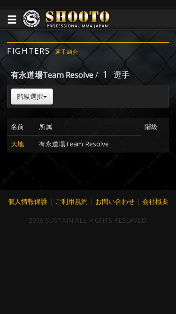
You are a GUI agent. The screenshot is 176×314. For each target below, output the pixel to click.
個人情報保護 (27, 201)
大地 (17, 143)
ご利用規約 (71, 201)
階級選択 (30, 96)
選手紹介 (67, 51)
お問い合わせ (115, 201)
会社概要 (155, 201)
